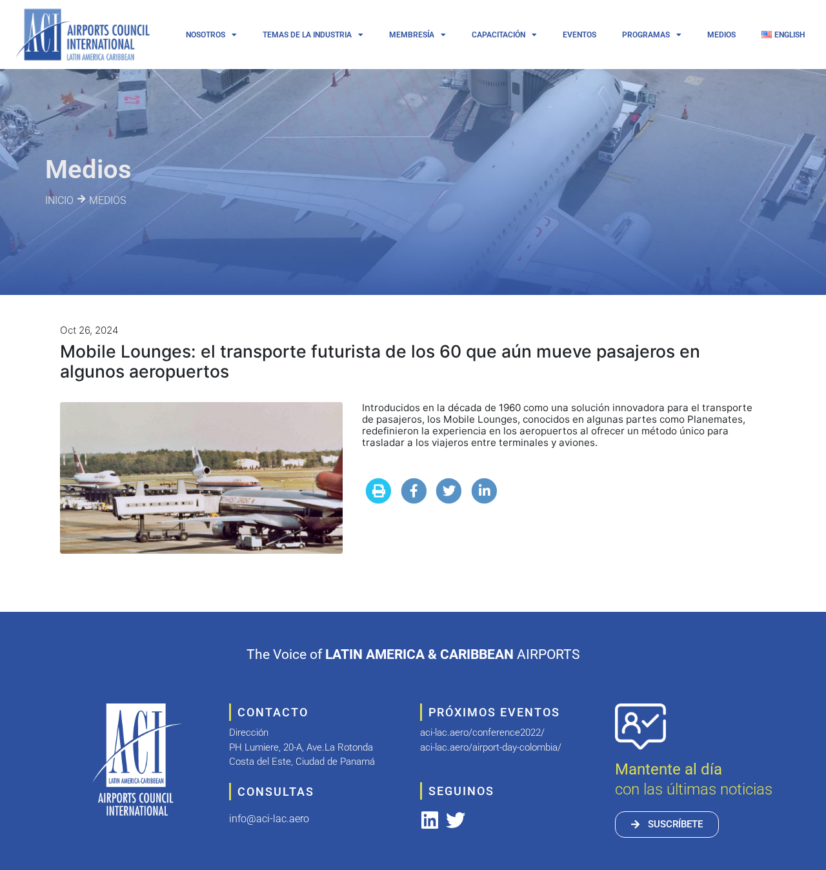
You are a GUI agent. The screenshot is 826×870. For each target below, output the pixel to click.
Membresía (411, 34)
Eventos (579, 34)
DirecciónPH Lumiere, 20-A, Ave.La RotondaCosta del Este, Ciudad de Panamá (302, 747)
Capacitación (498, 34)
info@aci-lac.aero (269, 819)
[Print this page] (378, 491)
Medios (721, 34)
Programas (646, 34)
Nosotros (205, 34)
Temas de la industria (307, 34)
